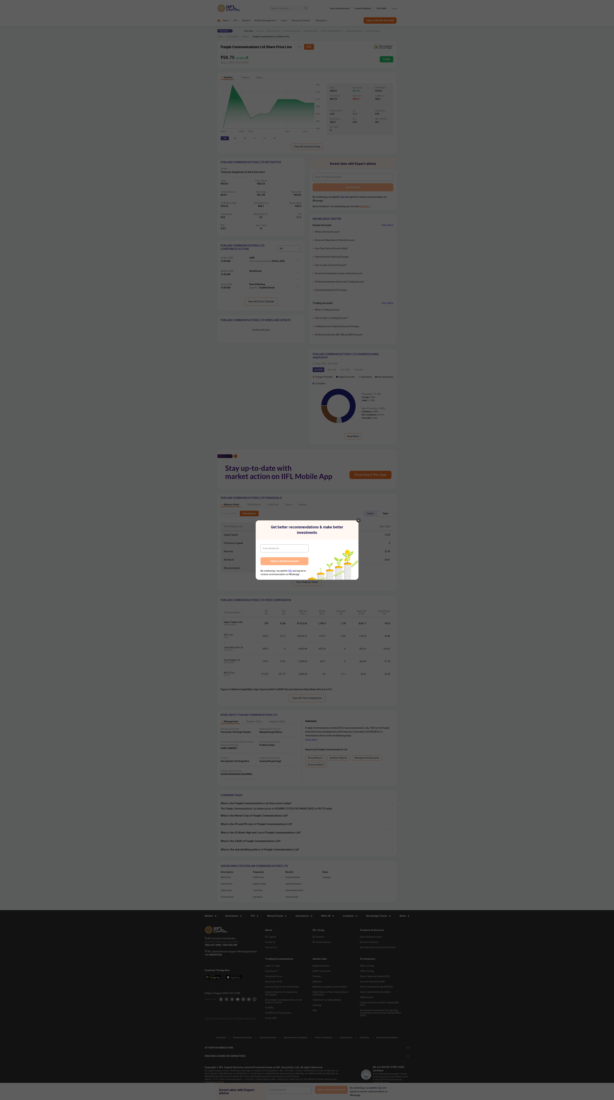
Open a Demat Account (284, 561)
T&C (290, 571)
